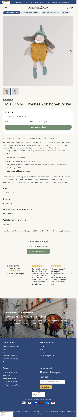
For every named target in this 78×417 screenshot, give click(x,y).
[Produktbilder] (38, 51)
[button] (30, 272)
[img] (15, 270)
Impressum (44, 346)
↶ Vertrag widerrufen (11, 385)
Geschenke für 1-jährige (30, 12)
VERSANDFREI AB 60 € (42, 2)
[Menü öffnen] (5, 7)
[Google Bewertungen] (6, 2)
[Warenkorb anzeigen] (71, 7)
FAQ (4, 352)
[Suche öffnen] (67, 7)
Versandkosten (21, 116)
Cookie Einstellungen (10, 381)
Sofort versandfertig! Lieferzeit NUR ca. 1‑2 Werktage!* (27, 122)
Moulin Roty (8, 100)
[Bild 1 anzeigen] (7, 91)
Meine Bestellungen (9, 378)
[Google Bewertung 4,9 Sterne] (6, 414)
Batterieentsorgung (9, 362)
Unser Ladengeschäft (47, 356)
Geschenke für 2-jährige (50, 12)
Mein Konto (7, 375)
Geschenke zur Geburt (12, 12)
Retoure (5, 349)
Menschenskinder (46, 399)
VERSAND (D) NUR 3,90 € (23, 2)
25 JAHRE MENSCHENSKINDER (61, 2)
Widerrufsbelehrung (10, 356)
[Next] (71, 51)
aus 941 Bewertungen (15, 273)
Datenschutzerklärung (10, 359)
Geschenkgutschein (10, 372)
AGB (41, 349)
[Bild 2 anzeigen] (15, 91)
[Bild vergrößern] (38, 51)
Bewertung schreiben (38, 251)
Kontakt (42, 352)
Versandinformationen (11, 346)
